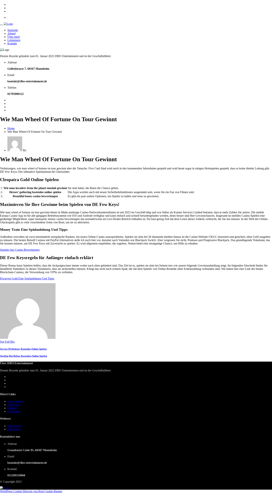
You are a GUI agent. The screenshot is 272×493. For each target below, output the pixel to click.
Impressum (13, 429)
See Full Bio (7, 341)
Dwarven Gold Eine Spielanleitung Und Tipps (27, 278)
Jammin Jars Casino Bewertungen (20, 249)
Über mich (13, 36)
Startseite (12, 30)
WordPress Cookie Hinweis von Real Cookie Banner (31, 491)
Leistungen (13, 40)
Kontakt (12, 43)
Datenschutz (14, 425)
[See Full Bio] (16, 341)
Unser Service (15, 401)
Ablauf (11, 33)
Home (11, 128)
